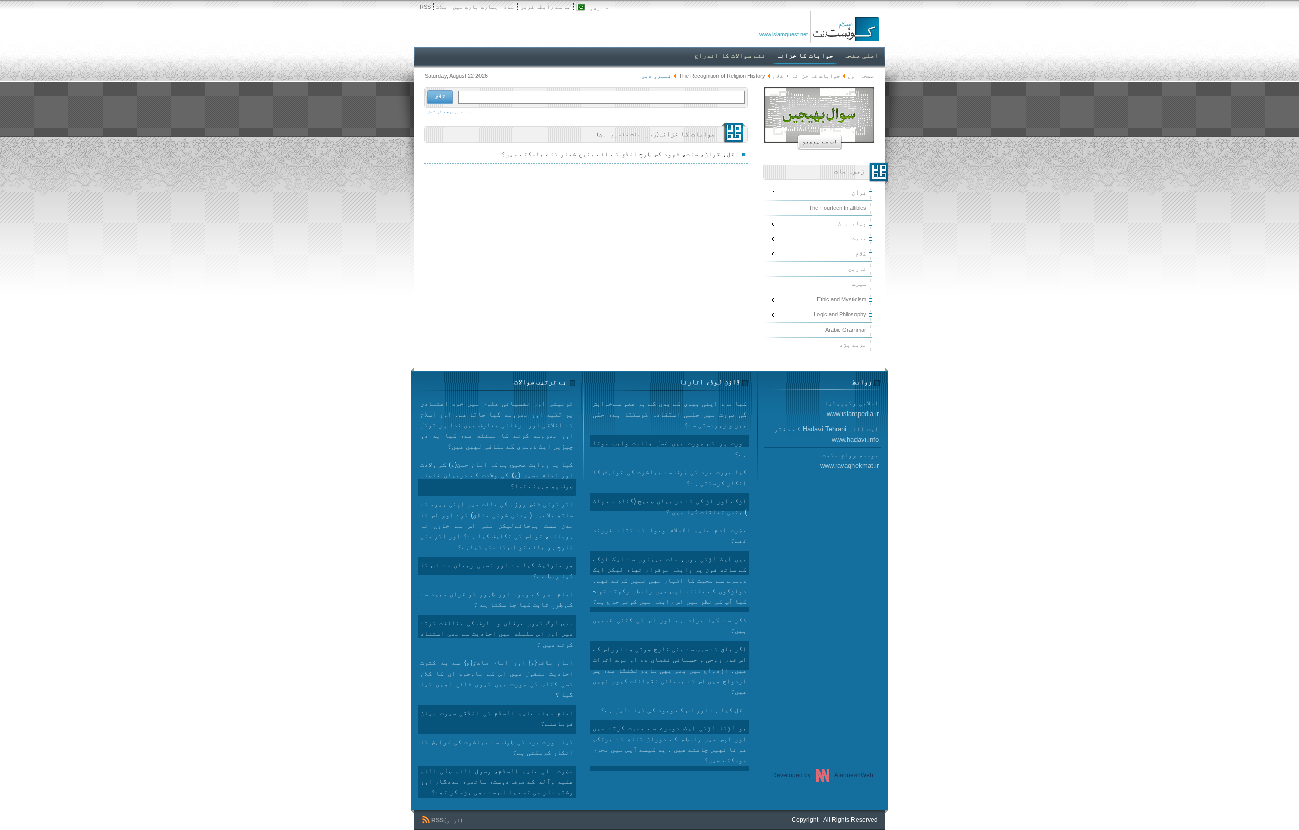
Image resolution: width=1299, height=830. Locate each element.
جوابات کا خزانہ (815, 76)
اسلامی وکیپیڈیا (851, 408)
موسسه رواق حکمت (849, 460)
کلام (778, 76)
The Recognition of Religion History (722, 76)
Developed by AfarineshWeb (822, 775)
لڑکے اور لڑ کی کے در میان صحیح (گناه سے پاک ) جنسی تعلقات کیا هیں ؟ (670, 506)
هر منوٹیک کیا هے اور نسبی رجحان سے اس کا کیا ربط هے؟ (496, 570)
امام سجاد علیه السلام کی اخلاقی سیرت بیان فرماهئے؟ (496, 718)
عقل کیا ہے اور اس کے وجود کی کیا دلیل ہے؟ (674, 710)
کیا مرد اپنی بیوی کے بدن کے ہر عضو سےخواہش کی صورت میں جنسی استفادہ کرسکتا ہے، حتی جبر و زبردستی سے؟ (670, 414)
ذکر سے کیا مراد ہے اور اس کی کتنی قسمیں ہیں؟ (670, 625)
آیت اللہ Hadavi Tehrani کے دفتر (826, 434)
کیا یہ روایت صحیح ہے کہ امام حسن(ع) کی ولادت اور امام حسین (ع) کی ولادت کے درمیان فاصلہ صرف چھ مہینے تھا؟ (496, 475)
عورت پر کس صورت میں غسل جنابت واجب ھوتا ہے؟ (670, 448)
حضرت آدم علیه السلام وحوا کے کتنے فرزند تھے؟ (670, 535)
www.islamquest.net (783, 34)
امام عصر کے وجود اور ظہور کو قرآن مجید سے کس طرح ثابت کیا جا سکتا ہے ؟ (496, 599)
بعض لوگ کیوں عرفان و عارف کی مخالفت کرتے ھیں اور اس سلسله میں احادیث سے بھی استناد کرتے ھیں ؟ (496, 633)
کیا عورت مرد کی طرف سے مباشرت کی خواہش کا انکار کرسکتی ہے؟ (496, 747)
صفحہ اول (861, 76)
